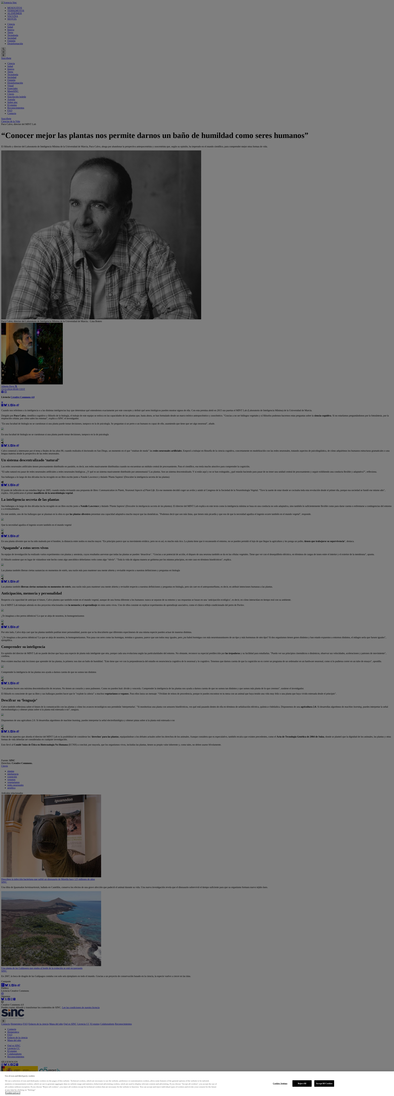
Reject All (302, 1083)
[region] (197, 1083)
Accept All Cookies (324, 1083)
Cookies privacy (13, 1093)
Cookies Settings (280, 1083)
